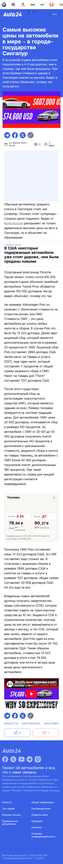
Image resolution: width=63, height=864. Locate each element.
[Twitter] (13, 759)
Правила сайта (40, 815)
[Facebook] (5, 759)
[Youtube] (21, 759)
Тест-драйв (8, 808)
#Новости (11, 723)
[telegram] (7, 135)
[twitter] (23, 135)
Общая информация (43, 802)
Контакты (37, 827)
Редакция (37, 821)
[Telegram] (30, 759)
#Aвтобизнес (31, 723)
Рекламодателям (41, 808)
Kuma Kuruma (13, 223)
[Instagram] (38, 759)
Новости (7, 802)
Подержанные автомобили (10, 823)
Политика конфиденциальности (43, 835)
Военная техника (11, 815)
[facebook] (15, 135)
